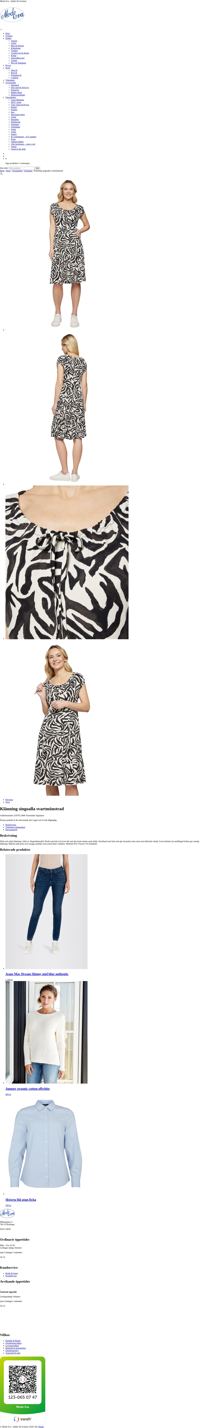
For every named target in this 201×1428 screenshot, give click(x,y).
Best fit (14, 73)
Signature (15, 124)
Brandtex (15, 119)
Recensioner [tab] (11, 830)
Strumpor (15, 85)
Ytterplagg (10, 80)
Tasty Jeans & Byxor (20, 105)
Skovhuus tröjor (18, 114)
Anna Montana (17, 100)
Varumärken (10, 97)
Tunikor (14, 50)
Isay (12, 112)
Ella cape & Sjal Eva (20, 87)
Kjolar (13, 55)
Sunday (14, 110)
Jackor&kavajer (17, 58)
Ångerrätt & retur (12, 1353)
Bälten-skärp (16, 92)
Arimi (13, 117)
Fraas (13, 139)
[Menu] (1, 29)
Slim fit (14, 70)
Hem (7, 33)
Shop (8, 171)
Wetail (41, 1427)
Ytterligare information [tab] (15, 827)
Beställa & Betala (13, 1341)
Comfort (14, 78)
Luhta (13, 132)
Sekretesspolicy (12, 1350)
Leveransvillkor (12, 1345)
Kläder (8, 38)
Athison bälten (17, 142)
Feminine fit (16, 75)
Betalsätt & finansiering (15, 1348)
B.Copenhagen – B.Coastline (23, 137)
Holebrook (15, 122)
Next (7, 802)
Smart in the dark (18, 149)
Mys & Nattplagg (18, 63)
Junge (13, 129)
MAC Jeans (16, 102)
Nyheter (8, 36)
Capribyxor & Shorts (20, 53)
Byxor (8, 65)
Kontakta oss (11, 1276)
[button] (1, 173)
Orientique (15, 127)
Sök (37, 168)
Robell (14, 107)
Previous (9, 799)
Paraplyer (15, 90)
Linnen (14, 60)
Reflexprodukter (18, 95)
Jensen (14, 134)
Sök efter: (4, 168)
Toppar (14, 41)
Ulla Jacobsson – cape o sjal (23, 144)
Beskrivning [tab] (10, 825)
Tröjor (13, 43)
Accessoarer (10, 82)
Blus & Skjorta (17, 46)
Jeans (7, 68)
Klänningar (16, 48)
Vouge (14, 146)
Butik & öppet (11, 1273)
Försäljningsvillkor (13, 1343)
